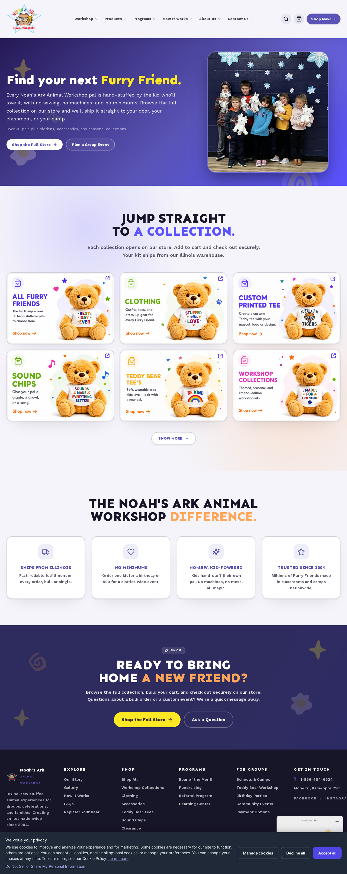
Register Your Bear (81, 812)
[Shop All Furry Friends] (60, 308)
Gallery (71, 787)
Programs (142, 19)
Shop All (129, 779)
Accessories (133, 804)
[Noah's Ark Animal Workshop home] (24, 19)
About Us (207, 19)
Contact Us (238, 19)
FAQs (69, 804)
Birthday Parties (251, 795)
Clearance (131, 828)
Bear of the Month (196, 779)
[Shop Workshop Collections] (286, 385)
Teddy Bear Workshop (257, 787)
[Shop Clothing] (173, 308)
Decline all (295, 853)
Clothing (129, 795)
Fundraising (190, 787)
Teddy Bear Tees (137, 812)
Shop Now (321, 19)
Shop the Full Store (31, 144)
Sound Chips (133, 820)
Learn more (118, 858)
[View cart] (299, 19)
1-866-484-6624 (316, 779)
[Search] (286, 19)
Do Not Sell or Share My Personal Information (45, 866)
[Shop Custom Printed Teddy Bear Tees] (286, 308)
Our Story (73, 779)
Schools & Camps (253, 779)
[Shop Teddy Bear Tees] (173, 385)
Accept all (327, 853)
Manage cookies (258, 853)
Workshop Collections (142, 787)
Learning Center (194, 804)
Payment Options (253, 812)
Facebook (305, 798)
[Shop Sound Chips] (60, 385)
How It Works (175, 19)
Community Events (254, 804)
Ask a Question (208, 719)
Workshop (84, 19)
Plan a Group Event (90, 144)
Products (113, 19)
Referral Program (195, 795)
